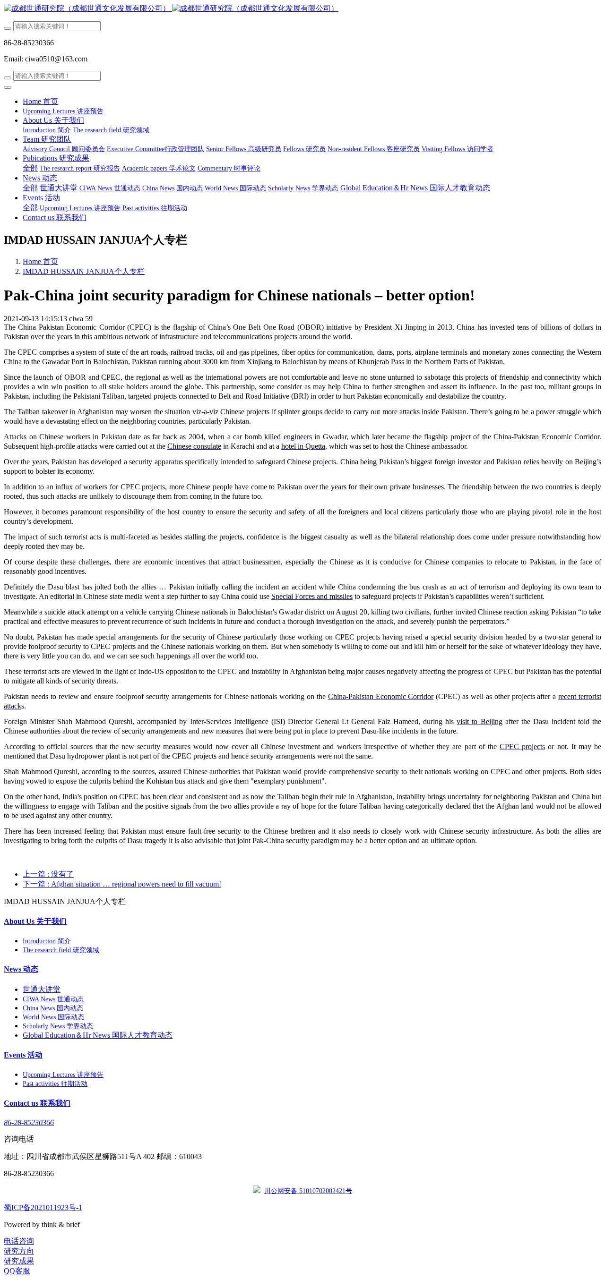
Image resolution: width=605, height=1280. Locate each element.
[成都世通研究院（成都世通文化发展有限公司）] (302, 9)
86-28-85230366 (29, 1122)
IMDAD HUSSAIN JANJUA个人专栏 (84, 271)
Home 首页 (40, 101)
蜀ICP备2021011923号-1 (43, 1207)
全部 (30, 168)
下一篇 (122, 884)
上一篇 (48, 874)
